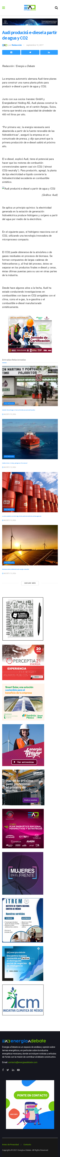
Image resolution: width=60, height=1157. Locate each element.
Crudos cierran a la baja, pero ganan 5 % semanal (14, 463)
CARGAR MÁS (30, 583)
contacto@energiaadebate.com (22, 1062)
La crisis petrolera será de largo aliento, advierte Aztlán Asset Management (21, 516)
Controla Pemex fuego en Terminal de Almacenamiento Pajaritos (18, 410)
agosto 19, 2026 (9, 414)
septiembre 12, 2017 (34, 45)
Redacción (17, 45)
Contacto (27, 1144)
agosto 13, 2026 (9, 467)
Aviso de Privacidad (10, 1144)
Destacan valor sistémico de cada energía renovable (15, 569)
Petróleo (9, 403)
